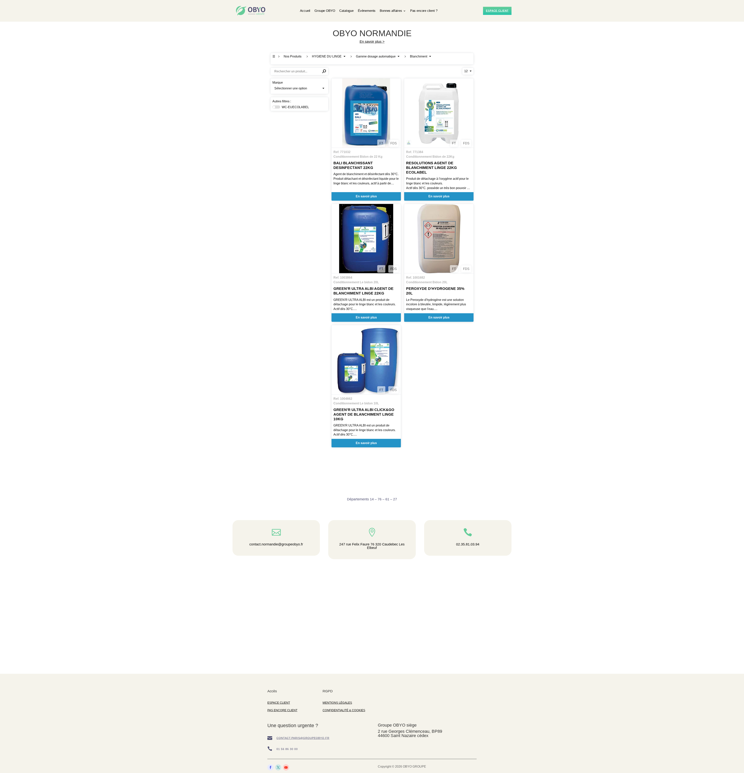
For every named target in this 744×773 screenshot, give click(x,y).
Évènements (366, 11)
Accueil (305, 11)
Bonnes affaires (391, 11)
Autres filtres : (281, 101)
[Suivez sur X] (278, 767)
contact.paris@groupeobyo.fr (302, 738)
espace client (497, 10)
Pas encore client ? (423, 11)
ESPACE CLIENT (278, 702)
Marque (277, 82)
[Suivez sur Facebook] (270, 767)
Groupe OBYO (324, 11)
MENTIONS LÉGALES (337, 702)
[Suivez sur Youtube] (286, 767)
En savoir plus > (372, 42)
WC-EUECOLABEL (295, 107)
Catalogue (346, 11)
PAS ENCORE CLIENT (282, 710)
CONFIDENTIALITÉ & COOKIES (344, 710)
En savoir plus (366, 196)
